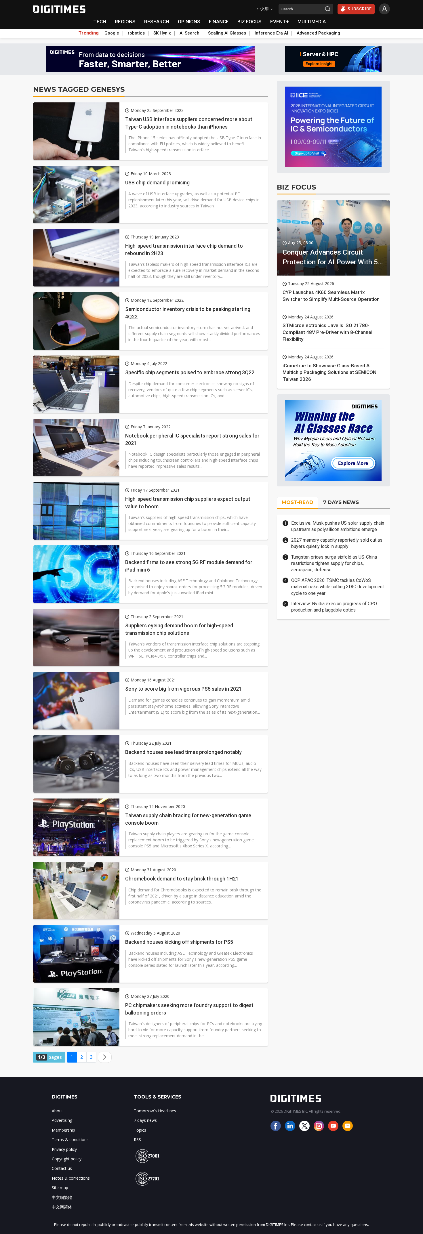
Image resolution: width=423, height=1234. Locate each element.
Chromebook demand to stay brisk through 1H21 (182, 879)
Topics (140, 1130)
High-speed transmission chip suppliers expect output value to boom (187, 502)
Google (111, 33)
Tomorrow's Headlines (155, 1110)
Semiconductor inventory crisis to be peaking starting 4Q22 (187, 312)
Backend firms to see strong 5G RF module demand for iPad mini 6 (188, 565)
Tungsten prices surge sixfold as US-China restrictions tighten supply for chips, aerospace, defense (334, 563)
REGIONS (125, 21)
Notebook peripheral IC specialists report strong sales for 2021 (192, 439)
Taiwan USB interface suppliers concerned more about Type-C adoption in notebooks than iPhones (188, 122)
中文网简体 (62, 1207)
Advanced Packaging (318, 33)
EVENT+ (279, 21)
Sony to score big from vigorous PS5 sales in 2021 (183, 689)
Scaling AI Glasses (227, 33)
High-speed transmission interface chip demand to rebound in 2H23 (184, 249)
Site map (60, 1187)
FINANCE (219, 21)
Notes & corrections (71, 1178)
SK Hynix (162, 33)
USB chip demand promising (157, 182)
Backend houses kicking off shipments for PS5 (179, 942)
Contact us (62, 1168)
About (57, 1110)
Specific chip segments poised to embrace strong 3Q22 (189, 372)
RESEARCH (156, 21)
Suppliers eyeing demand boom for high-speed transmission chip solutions (179, 629)
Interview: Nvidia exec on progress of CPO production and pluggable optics (334, 607)
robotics (136, 33)
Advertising (62, 1120)
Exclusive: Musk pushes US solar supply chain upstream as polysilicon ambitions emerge (337, 526)
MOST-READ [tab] (297, 502)
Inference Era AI (271, 33)
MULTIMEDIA (312, 21)
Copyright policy (66, 1159)
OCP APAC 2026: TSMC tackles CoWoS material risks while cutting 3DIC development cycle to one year (337, 587)
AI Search (189, 33)
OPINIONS (189, 21)
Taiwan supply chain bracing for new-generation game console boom (188, 819)
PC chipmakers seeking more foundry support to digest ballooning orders (189, 1008)
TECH (99, 21)
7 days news (145, 1120)
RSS (137, 1139)
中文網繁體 (62, 1197)
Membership (63, 1130)
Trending (89, 33)
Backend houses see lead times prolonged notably (183, 752)
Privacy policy (64, 1149)
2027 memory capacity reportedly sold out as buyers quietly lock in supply (336, 543)
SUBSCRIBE (360, 9)
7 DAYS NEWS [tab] (341, 502)
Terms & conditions (70, 1139)
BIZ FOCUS (249, 21)
